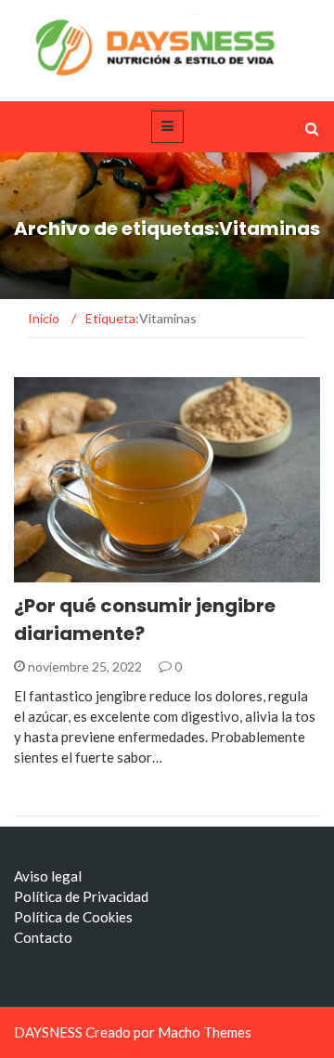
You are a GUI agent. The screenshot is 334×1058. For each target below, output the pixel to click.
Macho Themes (204, 1032)
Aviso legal (48, 876)
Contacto (43, 937)
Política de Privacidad (81, 896)
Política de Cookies (73, 916)
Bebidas (65, 572)
